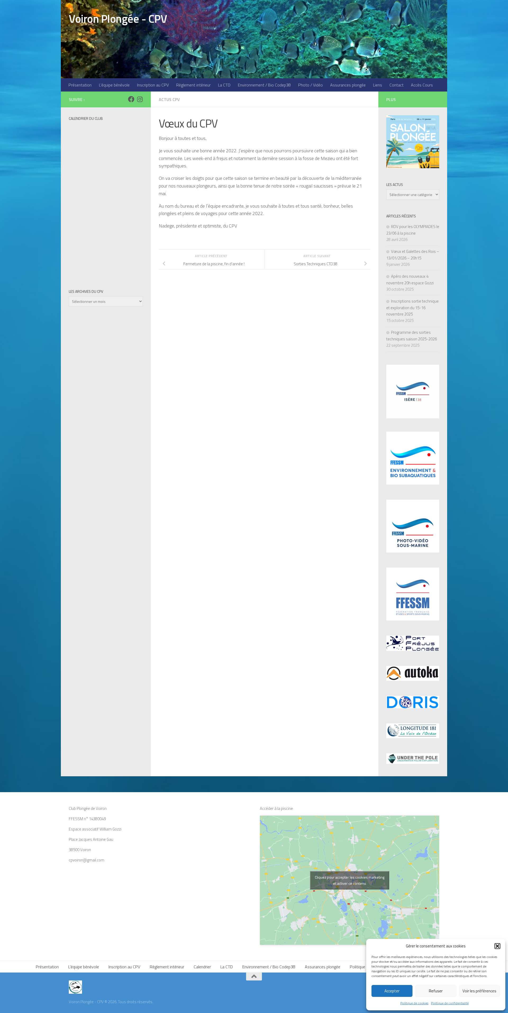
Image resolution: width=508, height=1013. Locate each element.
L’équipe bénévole (114, 85)
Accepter (392, 991)
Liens (377, 85)
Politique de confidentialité (450, 1003)
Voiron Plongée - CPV (118, 18)
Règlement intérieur (193, 85)
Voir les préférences (479, 991)
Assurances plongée (348, 85)
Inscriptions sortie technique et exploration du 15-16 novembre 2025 (412, 307)
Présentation (80, 85)
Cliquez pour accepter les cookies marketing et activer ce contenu (349, 880)
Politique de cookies (414, 1003)
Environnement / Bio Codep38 (264, 85)
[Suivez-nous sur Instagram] (140, 99)
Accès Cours (422, 85)
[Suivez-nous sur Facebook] (131, 99)
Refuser (436, 991)
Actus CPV (169, 99)
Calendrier (202, 967)
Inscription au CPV (153, 85)
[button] (497, 946)
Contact (396, 85)
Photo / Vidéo (310, 85)
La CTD (224, 85)
